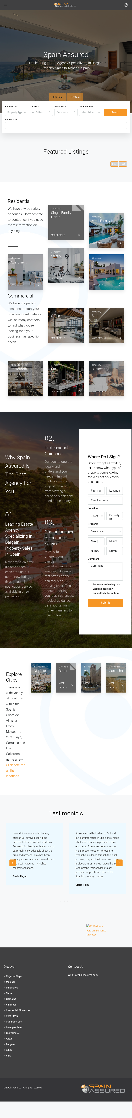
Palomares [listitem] (12, 987)
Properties (11, 106)
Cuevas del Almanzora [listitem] (18, 1010)
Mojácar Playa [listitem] (14, 976)
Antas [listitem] (9, 1038)
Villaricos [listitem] (11, 1004)
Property (93, 523)
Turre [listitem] (9, 993)
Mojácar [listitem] (10, 982)
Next (123, 164)
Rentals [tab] (75, 97)
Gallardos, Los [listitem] (14, 1021)
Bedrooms (60, 106)
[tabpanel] (34, 854)
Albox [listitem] (9, 1050)
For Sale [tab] (58, 97)
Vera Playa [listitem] (12, 1016)
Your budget (86, 106)
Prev (114, 164)
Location (35, 106)
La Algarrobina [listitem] (14, 1027)
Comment (93, 558)
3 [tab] (67, 901)
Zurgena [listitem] (10, 1044)
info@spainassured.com (85, 975)
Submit (105, 602)
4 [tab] (71, 901)
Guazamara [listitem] (12, 1033)
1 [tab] (61, 901)
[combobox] (16, 112)
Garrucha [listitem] (11, 999)
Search (115, 112)
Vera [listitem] (8, 1055)
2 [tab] (64, 901)
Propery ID (11, 120)
